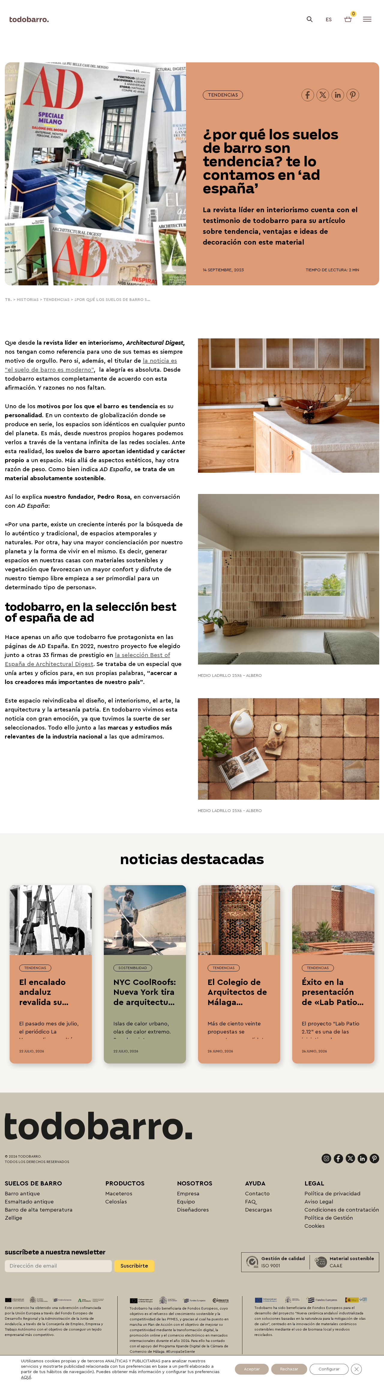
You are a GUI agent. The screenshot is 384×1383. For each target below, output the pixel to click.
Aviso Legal (318, 1201)
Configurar (329, 1369)
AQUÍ (26, 1377)
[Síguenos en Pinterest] (374, 1158)
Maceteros (118, 1193)
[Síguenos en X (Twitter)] (350, 1158)
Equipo (186, 1201)
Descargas (258, 1209)
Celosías (116, 1201)
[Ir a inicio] (29, 19)
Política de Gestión (328, 1218)
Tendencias (223, 95)
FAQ (250, 1201)
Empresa (188, 1193)
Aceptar (252, 1369)
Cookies (314, 1226)
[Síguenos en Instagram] (326, 1158)
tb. (8, 300)
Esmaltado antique (29, 1201)
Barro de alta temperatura (39, 1209)
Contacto (257, 1193)
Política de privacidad (332, 1193)
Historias (28, 300)
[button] (309, 19)
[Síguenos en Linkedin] (362, 1159)
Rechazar (289, 1369)
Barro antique (22, 1193)
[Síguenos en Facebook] (338, 1158)
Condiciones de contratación (341, 1209)
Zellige (13, 1218)
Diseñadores (193, 1209)
